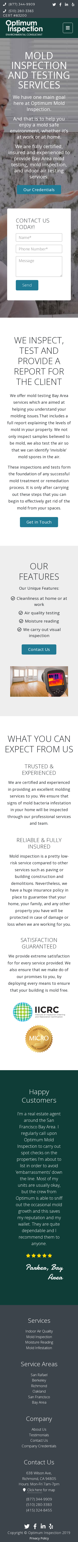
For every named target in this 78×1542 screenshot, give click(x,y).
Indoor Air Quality (39, 1331)
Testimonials (39, 1434)
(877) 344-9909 (21, 4)
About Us (39, 1429)
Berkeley (39, 1380)
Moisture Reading (39, 1342)
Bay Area (39, 1402)
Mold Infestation (39, 1347)
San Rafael (39, 1374)
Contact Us (39, 649)
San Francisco (39, 1396)
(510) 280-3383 (20, 11)
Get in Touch (39, 522)
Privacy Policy (39, 1538)
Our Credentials (39, 189)
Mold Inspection (39, 1336)
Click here (34, 1490)
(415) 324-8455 (39, 1510)
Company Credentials (39, 1445)
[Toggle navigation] (68, 28)
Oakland (39, 1391)
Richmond (39, 1385)
